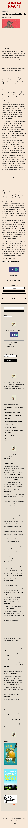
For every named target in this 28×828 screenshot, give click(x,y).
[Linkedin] (12, 261)
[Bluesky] (3, 261)
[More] (18, 261)
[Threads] (14, 261)
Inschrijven (10, 360)
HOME (14, 298)
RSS (14, 806)
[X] (4, 261)
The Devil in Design (6, 48)
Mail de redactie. (16, 280)
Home (14, 823)
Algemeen (14, 276)
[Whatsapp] (16, 261)
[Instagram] (10, 261)
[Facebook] (8, 261)
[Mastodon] (6, 261)
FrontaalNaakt (14, 4)
